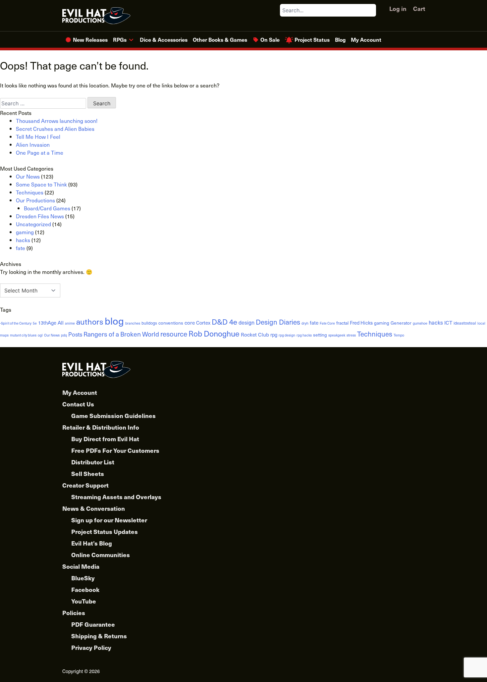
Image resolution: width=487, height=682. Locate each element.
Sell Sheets (87, 473)
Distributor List (92, 462)
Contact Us (78, 404)
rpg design (287, 335)
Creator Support (85, 485)
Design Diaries (278, 322)
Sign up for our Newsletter (109, 520)
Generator (401, 322)
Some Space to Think (41, 184)
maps (4, 335)
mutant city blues (23, 335)
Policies (73, 612)
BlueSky (83, 578)
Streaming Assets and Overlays (116, 497)
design (246, 322)
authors (89, 321)
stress (351, 335)
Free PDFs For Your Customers (115, 450)
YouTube (83, 601)
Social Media (80, 566)
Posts (75, 334)
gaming (25, 232)
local (481, 323)
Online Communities (100, 555)
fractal (342, 322)
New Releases (90, 39)
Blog (340, 39)
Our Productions (35, 200)
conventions (170, 322)
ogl (40, 335)
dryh (304, 323)
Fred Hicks (361, 322)
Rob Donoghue (214, 333)
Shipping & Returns (99, 636)
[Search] (371, 10)
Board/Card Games (47, 208)
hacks (23, 240)
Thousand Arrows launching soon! (56, 121)
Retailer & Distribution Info (100, 427)
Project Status (312, 39)
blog (114, 320)
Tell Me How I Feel (38, 136)
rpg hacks (304, 335)
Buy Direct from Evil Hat (105, 439)
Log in (397, 8)
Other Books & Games (220, 39)
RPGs (120, 39)
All (61, 322)
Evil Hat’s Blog (91, 543)
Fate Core (327, 323)
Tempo (399, 335)
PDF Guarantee (93, 624)
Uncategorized (33, 224)
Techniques (29, 192)
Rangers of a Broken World (121, 334)
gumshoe (420, 323)
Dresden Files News (40, 216)
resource (173, 334)
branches (132, 323)
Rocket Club (255, 334)
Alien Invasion (33, 144)
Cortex (203, 322)
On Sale (270, 39)
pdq (64, 335)
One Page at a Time (39, 152)
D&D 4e (224, 321)
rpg (273, 334)
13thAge (47, 322)
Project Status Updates (104, 531)
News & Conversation (93, 508)
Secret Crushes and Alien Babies (55, 128)
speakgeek (336, 335)
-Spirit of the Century (15, 323)
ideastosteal (465, 323)
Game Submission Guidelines (113, 415)
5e (35, 323)
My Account (366, 39)
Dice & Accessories (164, 39)
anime (70, 323)
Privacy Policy (91, 647)
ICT (448, 322)
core (190, 322)
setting (320, 334)
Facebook (85, 589)
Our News (28, 176)
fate (20, 248)
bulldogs (149, 323)
